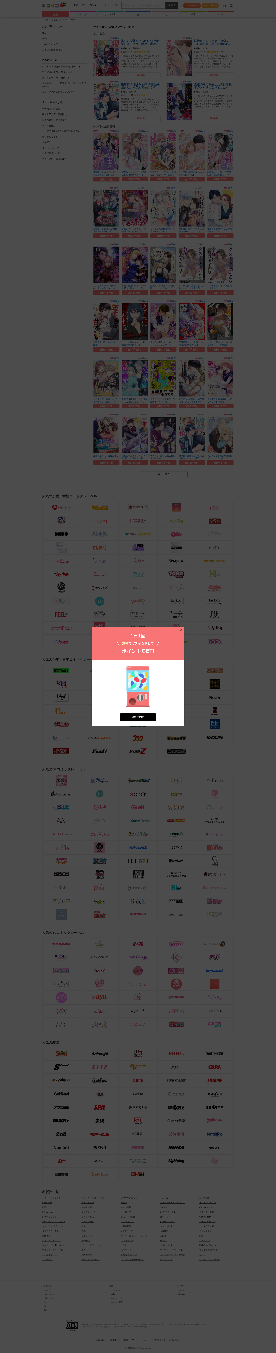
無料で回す (138, 717)
